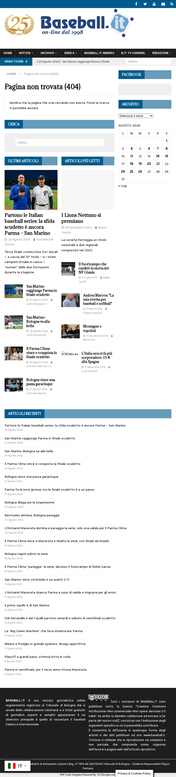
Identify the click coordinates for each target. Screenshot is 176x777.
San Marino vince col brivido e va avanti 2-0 (37, 579)
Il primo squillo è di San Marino (27, 605)
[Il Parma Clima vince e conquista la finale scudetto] (14, 353)
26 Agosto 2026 (19, 239)
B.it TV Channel (133, 53)
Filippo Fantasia (92, 313)
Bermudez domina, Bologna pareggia (32, 515)
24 (123, 171)
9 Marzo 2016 (94, 309)
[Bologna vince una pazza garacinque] (14, 385)
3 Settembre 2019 (95, 367)
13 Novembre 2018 (97, 336)
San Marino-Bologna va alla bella (38, 321)
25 (131, 171)
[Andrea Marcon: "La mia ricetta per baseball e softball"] (70, 300)
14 (158, 156)
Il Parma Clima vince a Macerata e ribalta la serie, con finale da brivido (57, 540)
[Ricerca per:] (148, 61)
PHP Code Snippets (71, 775)
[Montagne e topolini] (70, 331)
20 (149, 163)
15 (166, 156)
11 (131, 156)
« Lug (122, 185)
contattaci (128, 720)
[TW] (145, 4)
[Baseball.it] (68, 37)
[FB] (136, 4)
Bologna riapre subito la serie (26, 553)
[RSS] (172, 4)
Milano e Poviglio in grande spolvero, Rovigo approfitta (45, 643)
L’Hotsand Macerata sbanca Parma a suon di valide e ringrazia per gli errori (60, 592)
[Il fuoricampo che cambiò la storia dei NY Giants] (68, 269)
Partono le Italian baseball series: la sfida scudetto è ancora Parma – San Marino (30, 224)
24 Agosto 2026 (39, 331)
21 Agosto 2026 (38, 389)
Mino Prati (89, 340)
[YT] (154, 4)
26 (140, 171)
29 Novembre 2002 (78, 227)
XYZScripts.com (107, 775)
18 (131, 163)
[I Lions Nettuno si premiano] (87, 190)
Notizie (24, 53)
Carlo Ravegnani (36, 304)
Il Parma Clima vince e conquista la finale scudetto (41, 352)
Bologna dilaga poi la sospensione (29, 502)
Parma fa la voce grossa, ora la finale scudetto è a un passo (49, 489)
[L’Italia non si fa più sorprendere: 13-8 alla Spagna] (69, 353)
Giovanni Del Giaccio (38, 366)
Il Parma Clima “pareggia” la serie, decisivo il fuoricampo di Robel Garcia (57, 566)
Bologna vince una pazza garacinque (40, 382)
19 (140, 163)
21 (158, 163)
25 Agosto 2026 (39, 300)
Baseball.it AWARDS (99, 53)
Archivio (47, 53)
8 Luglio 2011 (89, 277)
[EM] (163, 4)
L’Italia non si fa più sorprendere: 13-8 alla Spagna (97, 357)
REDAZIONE (160, 53)
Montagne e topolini (92, 328)
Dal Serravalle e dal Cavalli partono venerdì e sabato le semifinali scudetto (60, 618)
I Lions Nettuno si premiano (81, 218)
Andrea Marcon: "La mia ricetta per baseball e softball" (98, 299)
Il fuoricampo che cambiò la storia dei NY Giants (94, 268)
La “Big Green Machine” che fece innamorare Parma (43, 630)
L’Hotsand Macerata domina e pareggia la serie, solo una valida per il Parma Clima (65, 528)
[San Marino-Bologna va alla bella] (14, 322)
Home (7, 53)
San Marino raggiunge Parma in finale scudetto (41, 290)
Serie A (69, 53)
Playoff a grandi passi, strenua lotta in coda (37, 656)
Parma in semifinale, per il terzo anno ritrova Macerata (46, 669)
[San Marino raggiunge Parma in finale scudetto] (14, 291)
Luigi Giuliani (90, 371)
